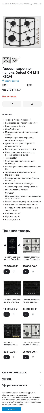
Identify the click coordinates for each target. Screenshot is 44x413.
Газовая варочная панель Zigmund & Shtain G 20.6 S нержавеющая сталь (31, 258)
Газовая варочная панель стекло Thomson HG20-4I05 (12, 301)
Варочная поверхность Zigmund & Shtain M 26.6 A (11, 343)
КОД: (4, 85)
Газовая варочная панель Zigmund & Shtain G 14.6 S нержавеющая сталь (31, 343)
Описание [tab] (7, 114)
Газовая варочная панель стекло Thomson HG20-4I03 (31, 301)
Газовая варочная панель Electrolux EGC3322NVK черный (12, 258)
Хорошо (11, 409)
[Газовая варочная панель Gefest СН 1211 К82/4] (22, 31)
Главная (6, 4)
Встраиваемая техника (21, 4)
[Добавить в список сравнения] (32, 104)
